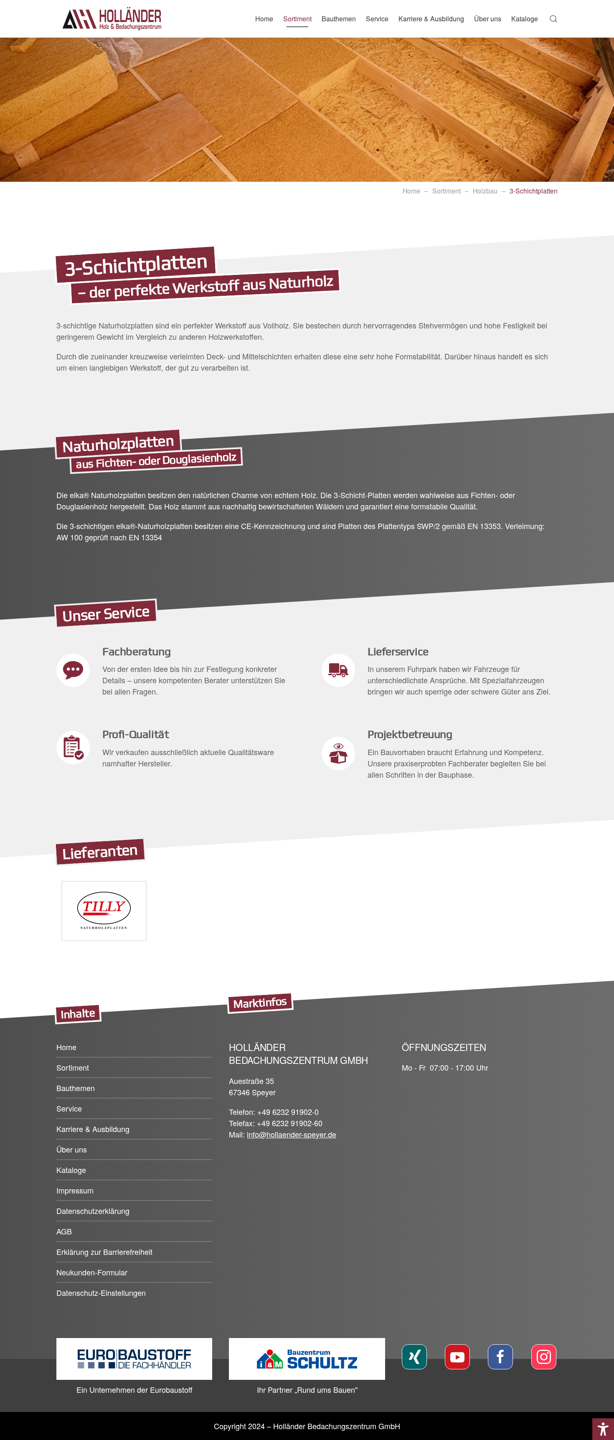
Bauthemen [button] (339, 18)
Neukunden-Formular (91, 1272)
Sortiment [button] (297, 18)
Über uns (71, 1149)
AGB (64, 1231)
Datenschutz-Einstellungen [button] (101, 1292)
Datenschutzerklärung (92, 1210)
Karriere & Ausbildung (431, 18)
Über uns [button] (487, 18)
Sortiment (446, 190)
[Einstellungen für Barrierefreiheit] (603, 1429)
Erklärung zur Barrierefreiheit (104, 1251)
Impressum (75, 1190)
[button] (553, 19)
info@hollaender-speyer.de (291, 1134)
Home (264, 18)
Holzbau (485, 190)
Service (377, 18)
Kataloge (524, 18)
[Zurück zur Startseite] (114, 19)
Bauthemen (75, 1087)
